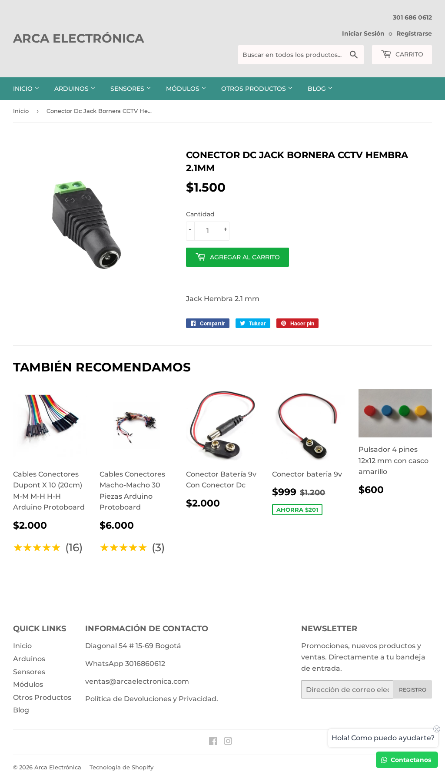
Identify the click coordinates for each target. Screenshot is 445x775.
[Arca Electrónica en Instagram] (228, 742)
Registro (412, 689)
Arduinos (72, 89)
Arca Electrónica (78, 38)
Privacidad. (198, 699)
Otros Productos (254, 89)
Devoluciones (147, 699)
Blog (318, 89)
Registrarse (414, 33)
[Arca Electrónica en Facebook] (213, 742)
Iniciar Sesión (363, 33)
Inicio (23, 89)
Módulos (183, 89)
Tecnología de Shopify (121, 767)
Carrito (408, 54)
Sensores (128, 89)
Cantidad (200, 214)
